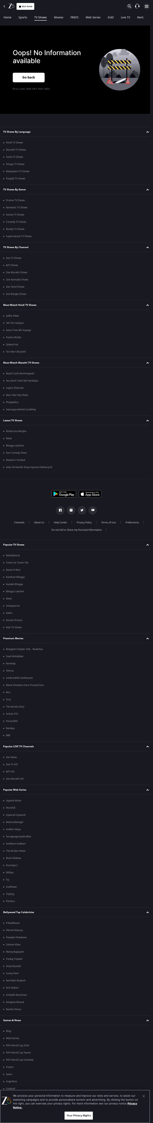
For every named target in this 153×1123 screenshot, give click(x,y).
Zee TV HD (12, 764)
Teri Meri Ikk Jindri (16, 352)
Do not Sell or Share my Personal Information (75, 530)
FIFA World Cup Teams (18, 1052)
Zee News (11, 757)
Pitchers (10, 901)
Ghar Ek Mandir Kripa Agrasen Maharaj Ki (29, 467)
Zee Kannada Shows (17, 279)
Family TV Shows (15, 215)
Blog (8, 1031)
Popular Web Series (14, 790)
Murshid (10, 808)
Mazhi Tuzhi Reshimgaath (20, 373)
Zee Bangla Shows (16, 294)
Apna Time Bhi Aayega (18, 330)
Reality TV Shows (15, 229)
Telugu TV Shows (15, 164)
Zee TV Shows (13, 258)
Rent (140, 17)
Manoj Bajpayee (15, 952)
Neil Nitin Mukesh (16, 980)
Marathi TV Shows (16, 150)
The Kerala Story (15, 707)
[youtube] (91, 510)
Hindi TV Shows (14, 142)
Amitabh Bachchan (16, 995)
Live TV (125, 17)
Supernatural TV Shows (19, 236)
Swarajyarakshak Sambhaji (21, 409)
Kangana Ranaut (15, 1002)
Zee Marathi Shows (16, 272)
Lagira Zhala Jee (15, 388)
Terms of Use (107, 522)
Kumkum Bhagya (15, 577)
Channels (18, 522)
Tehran (10, 671)
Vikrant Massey (14, 930)
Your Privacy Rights (79, 1115)
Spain (9, 1074)
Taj (7, 880)
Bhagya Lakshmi (15, 445)
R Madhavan (13, 923)
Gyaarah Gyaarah (16, 815)
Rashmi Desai (13, 1009)
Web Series (93, 17)
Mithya (10, 872)
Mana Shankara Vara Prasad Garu (25, 685)
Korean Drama (14, 620)
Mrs (8, 692)
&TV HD (10, 771)
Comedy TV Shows (16, 222)
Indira (9, 613)
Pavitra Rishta (13, 337)
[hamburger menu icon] (146, 6)
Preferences (130, 522)
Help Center (59, 522)
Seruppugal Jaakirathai (18, 836)
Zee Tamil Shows (15, 287)
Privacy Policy (82, 522)
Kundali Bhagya (14, 584)
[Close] (143, 1096)
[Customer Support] (137, 6)
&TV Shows (12, 265)
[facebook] (59, 510)
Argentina (11, 1081)
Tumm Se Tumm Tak (17, 562)
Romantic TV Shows (16, 207)
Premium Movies (13, 638)
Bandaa (10, 728)
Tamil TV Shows (14, 157)
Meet (9, 438)
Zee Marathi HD (15, 779)
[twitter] (80, 510)
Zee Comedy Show (16, 453)
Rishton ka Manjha (16, 431)
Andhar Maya (13, 829)
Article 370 (12, 714)
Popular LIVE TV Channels (18, 746)
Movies (58, 17)
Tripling (10, 894)
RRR (8, 735)
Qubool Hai (12, 344)
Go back (28, 77)
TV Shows (40, 17)
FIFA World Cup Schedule (20, 1060)
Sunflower (11, 887)
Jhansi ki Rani (13, 570)
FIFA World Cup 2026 (17, 1045)
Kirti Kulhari (12, 988)
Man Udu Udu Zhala (17, 395)
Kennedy (11, 663)
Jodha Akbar (12, 316)
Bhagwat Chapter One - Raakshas (24, 649)
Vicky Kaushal (13, 966)
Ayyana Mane (13, 800)
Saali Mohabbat (14, 656)
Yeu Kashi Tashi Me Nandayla (22, 381)
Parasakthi (12, 721)
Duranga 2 (12, 865)
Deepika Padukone (16, 937)
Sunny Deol (12, 973)
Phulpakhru (12, 402)
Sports (23, 17)
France (10, 1067)
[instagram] (70, 510)
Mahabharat (13, 555)
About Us (37, 522)
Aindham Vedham (16, 844)
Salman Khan (13, 944)
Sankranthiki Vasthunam (19, 678)
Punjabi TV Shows (15, 178)
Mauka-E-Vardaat (15, 460)
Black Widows (13, 858)
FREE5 (74, 17)
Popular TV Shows (13, 545)
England (10, 1088)
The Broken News (16, 851)
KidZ (111, 17)
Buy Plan (27, 6)
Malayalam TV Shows (17, 171)
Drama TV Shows (15, 200)
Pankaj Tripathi (14, 959)
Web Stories (12, 1038)
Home (7, 17)
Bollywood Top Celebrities (18, 912)
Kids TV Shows (14, 627)
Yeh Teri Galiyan (15, 323)
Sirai (8, 699)
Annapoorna (13, 606)
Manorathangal (14, 822)
